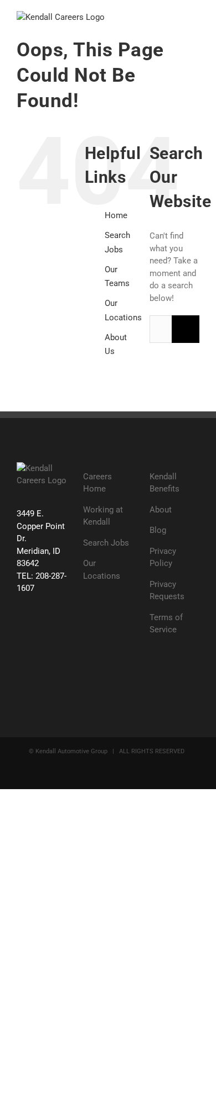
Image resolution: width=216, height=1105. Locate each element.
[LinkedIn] (44, 655)
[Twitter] (44, 630)
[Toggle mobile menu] (195, 17)
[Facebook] (23, 630)
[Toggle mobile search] (175, 17)
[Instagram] (23, 655)
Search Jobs (106, 543)
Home (116, 215)
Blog (158, 530)
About (161, 510)
